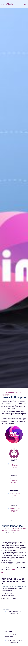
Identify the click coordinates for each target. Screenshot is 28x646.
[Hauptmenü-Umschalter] (25, 4)
